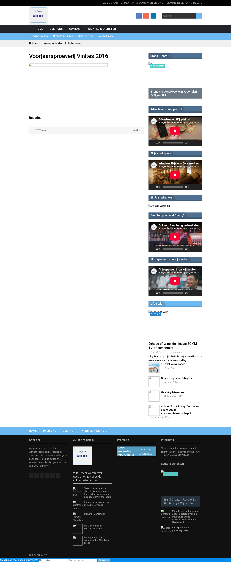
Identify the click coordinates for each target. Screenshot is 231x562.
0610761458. (182, 455)
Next (135, 130)
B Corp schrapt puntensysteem (180, 529)
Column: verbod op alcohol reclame (62, 43)
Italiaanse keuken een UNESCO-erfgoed (96, 503)
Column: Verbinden (94, 513)
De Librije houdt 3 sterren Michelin (94, 527)
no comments (175, 352)
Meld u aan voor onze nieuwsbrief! (19, 560)
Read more (176, 328)
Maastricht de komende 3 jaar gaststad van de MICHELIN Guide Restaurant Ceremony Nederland (185, 517)
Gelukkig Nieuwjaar (172, 392)
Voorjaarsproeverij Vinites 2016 (68, 56)
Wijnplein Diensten (102, 28)
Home (39, 28)
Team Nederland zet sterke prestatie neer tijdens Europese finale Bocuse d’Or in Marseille (97, 492)
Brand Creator (157, 66)
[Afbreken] (192, 142)
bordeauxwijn (85, 36)
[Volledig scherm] (197, 142)
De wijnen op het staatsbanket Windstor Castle (96, 540)
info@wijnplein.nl (191, 451)
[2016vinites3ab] (68, 65)
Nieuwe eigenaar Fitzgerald (177, 378)
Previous (40, 130)
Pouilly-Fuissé (106, 36)
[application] (175, 131)
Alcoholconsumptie (63, 36)
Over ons (56, 28)
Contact (75, 28)
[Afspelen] (152, 142)
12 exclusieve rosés (173, 364)
